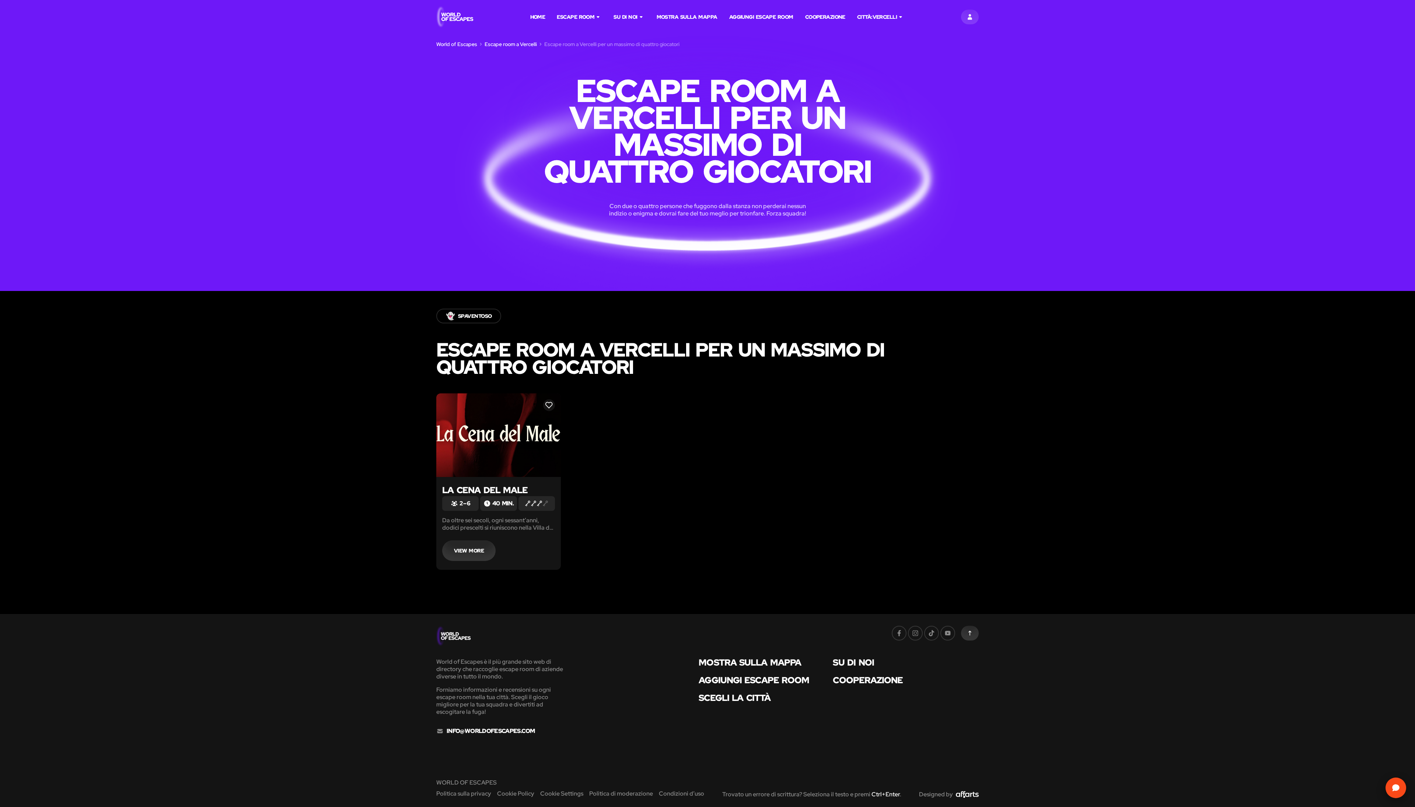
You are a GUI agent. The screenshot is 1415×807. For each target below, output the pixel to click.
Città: (877, 17)
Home (537, 17)
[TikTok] (931, 633)
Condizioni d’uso (681, 793)
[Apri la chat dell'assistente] (1396, 788)
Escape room (575, 17)
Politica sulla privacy (463, 793)
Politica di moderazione (621, 793)
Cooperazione (825, 17)
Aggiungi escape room (761, 17)
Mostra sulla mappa (687, 17)
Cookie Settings (561, 793)
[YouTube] (947, 633)
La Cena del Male (485, 490)
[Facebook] (899, 633)
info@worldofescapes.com (491, 731)
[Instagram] (915, 633)
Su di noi (625, 17)
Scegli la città (735, 698)
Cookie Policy (515, 793)
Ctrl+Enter (885, 794)
